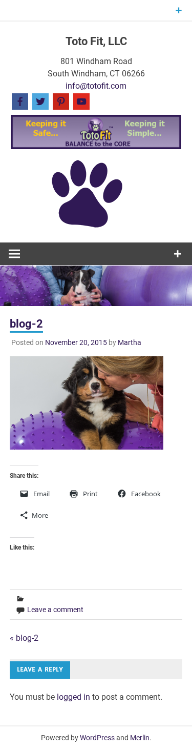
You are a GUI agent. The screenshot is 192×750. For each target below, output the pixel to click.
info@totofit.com (96, 86)
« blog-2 (24, 638)
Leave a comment (55, 609)
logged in (73, 697)
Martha (129, 342)
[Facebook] (20, 101)
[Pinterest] (61, 101)
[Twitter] (40, 101)
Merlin (140, 738)
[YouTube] (81, 101)
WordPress (97, 738)
